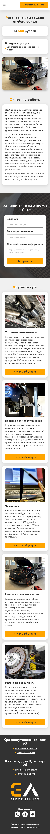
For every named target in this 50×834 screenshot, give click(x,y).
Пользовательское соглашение (25, 824)
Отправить (25, 261)
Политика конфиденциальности (25, 827)
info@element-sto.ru (26, 748)
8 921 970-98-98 (26, 753)
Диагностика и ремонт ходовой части (23, 48)
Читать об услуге (25, 371)
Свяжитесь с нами (34, 4)
